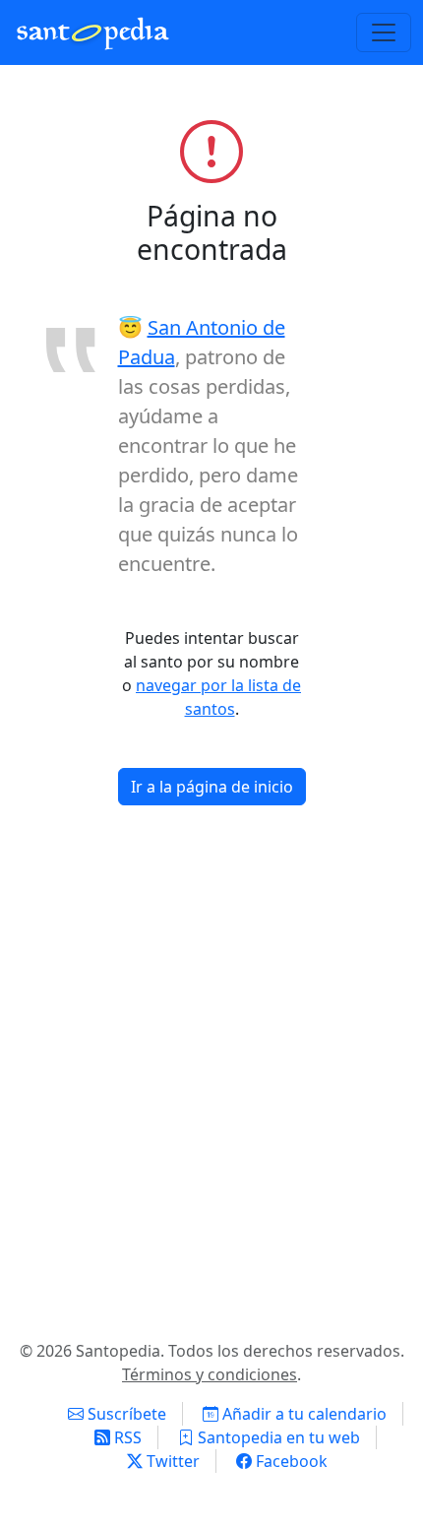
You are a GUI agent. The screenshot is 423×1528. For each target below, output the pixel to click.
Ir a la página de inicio (212, 786)
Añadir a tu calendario (302, 1414)
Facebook (290, 1461)
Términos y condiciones (209, 1374)
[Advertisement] (211, 1080)
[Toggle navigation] (383, 32)
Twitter (171, 1461)
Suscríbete (125, 1414)
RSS (126, 1437)
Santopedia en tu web (277, 1437)
